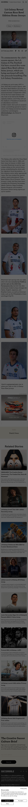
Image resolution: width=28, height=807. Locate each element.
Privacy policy (23, 788)
